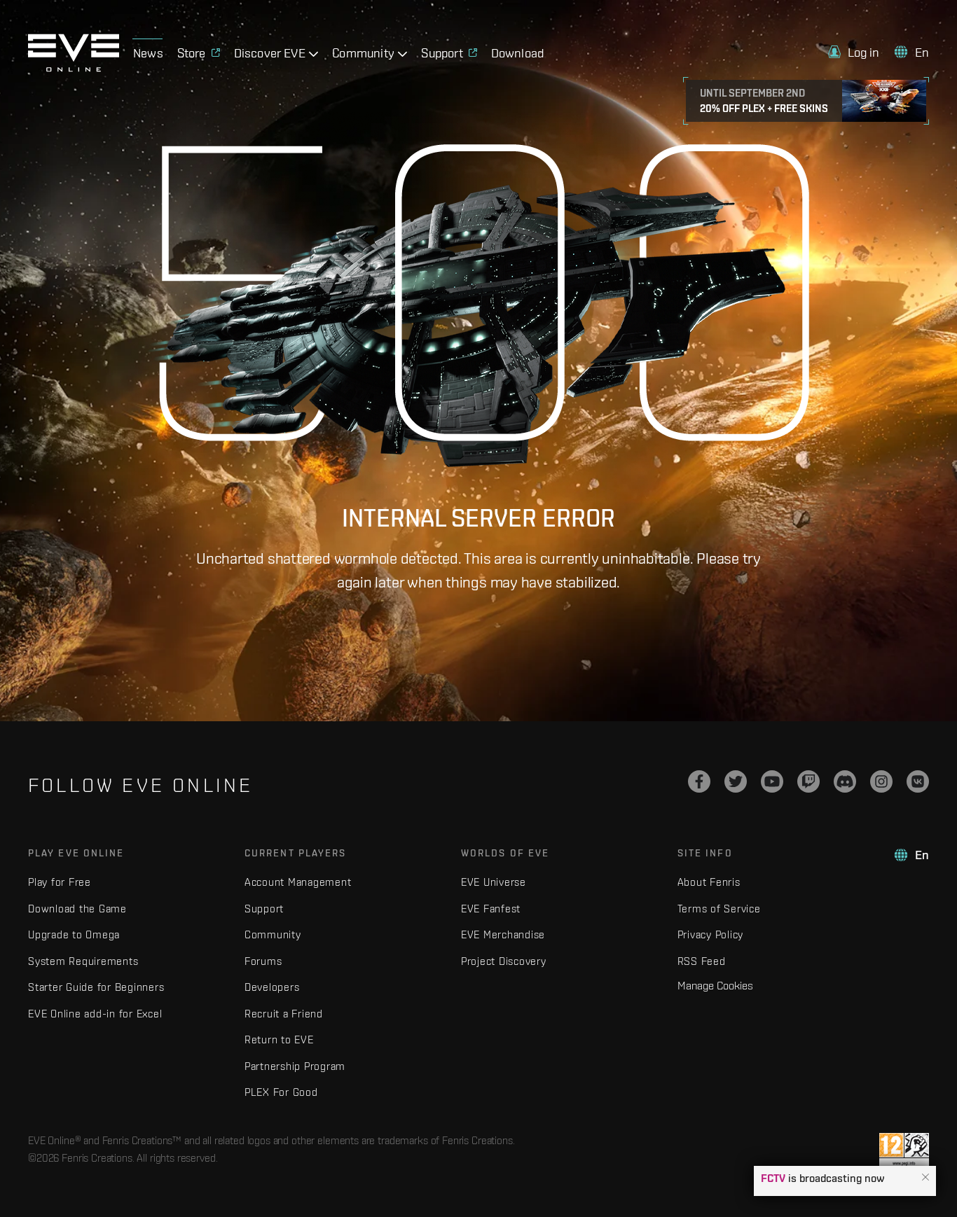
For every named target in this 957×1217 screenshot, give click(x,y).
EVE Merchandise (503, 934)
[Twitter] (735, 781)
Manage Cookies (715, 985)
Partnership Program (295, 1066)
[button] (925, 1177)
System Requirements (83, 961)
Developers (272, 987)
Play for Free (59, 882)
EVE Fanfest (491, 909)
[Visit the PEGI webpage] (904, 1150)
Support (264, 909)
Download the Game (77, 909)
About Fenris (709, 882)
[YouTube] (772, 781)
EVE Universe (493, 882)
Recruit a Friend (284, 1014)
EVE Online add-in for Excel (95, 1014)
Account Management (298, 882)
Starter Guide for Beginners (96, 987)
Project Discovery (503, 961)
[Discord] (845, 781)
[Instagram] (881, 781)
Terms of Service (719, 909)
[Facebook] (699, 781)
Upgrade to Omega (74, 934)
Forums (263, 961)
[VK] (918, 781)
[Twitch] (808, 781)
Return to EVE (279, 1039)
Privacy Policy (710, 934)
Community (273, 934)
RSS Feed (701, 961)
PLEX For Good (281, 1092)
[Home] (73, 68)
